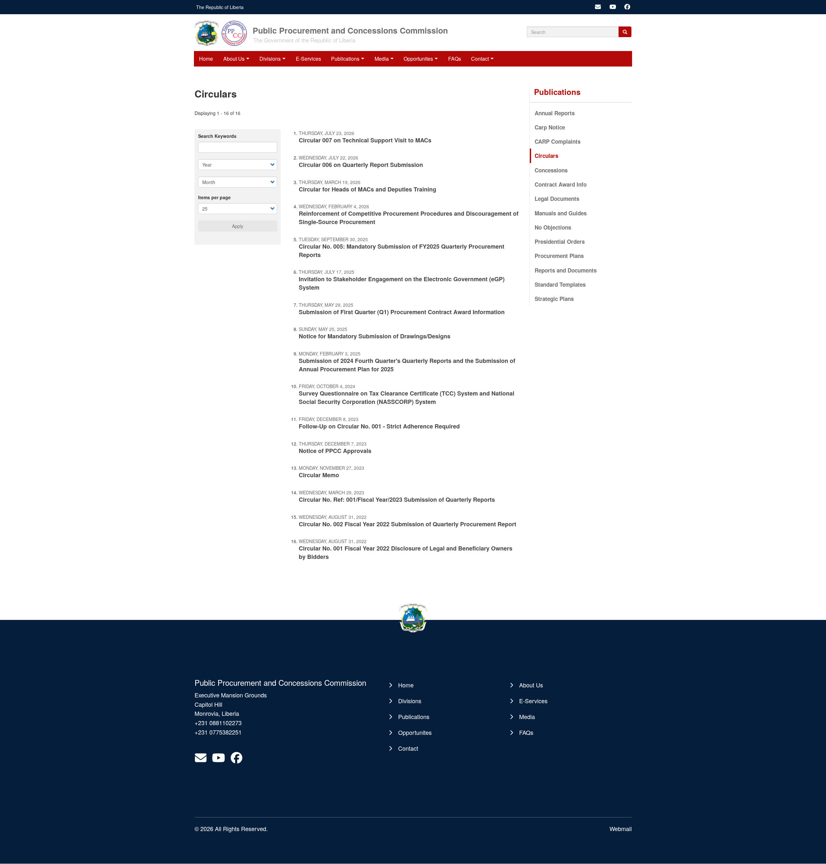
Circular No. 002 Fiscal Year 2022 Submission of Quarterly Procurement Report (407, 524)
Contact (480, 58)
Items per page (214, 197)
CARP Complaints (557, 141)
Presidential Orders (560, 241)
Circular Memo (319, 475)
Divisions (270, 58)
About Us (234, 58)
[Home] (223, 32)
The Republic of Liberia (220, 7)
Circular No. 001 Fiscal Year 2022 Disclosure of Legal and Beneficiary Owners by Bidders (405, 552)
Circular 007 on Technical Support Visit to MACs (365, 140)
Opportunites (418, 58)
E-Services (308, 58)
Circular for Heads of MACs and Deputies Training (367, 189)
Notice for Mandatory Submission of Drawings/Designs (374, 336)
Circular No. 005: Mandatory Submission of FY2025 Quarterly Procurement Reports (401, 250)
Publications (345, 58)
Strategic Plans (554, 299)
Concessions (551, 170)
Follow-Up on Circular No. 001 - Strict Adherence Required (379, 426)
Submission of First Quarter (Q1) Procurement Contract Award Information (402, 312)
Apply (237, 226)
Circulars (546, 155)
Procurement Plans (559, 256)
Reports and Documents (566, 270)
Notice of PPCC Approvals (335, 451)
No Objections (553, 227)
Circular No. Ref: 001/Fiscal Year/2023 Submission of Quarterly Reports (397, 499)
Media (382, 58)
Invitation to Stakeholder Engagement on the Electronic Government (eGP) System (402, 283)
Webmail (620, 828)
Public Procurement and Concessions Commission (350, 30)
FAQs (454, 58)
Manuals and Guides (561, 213)
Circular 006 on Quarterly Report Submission (361, 164)
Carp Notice (550, 127)
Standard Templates (560, 284)
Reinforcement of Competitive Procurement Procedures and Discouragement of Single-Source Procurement (409, 217)
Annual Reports (555, 113)
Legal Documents (557, 198)
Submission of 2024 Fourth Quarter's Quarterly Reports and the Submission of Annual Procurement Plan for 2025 (407, 364)
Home (206, 58)
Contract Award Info (561, 184)
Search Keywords (217, 136)
